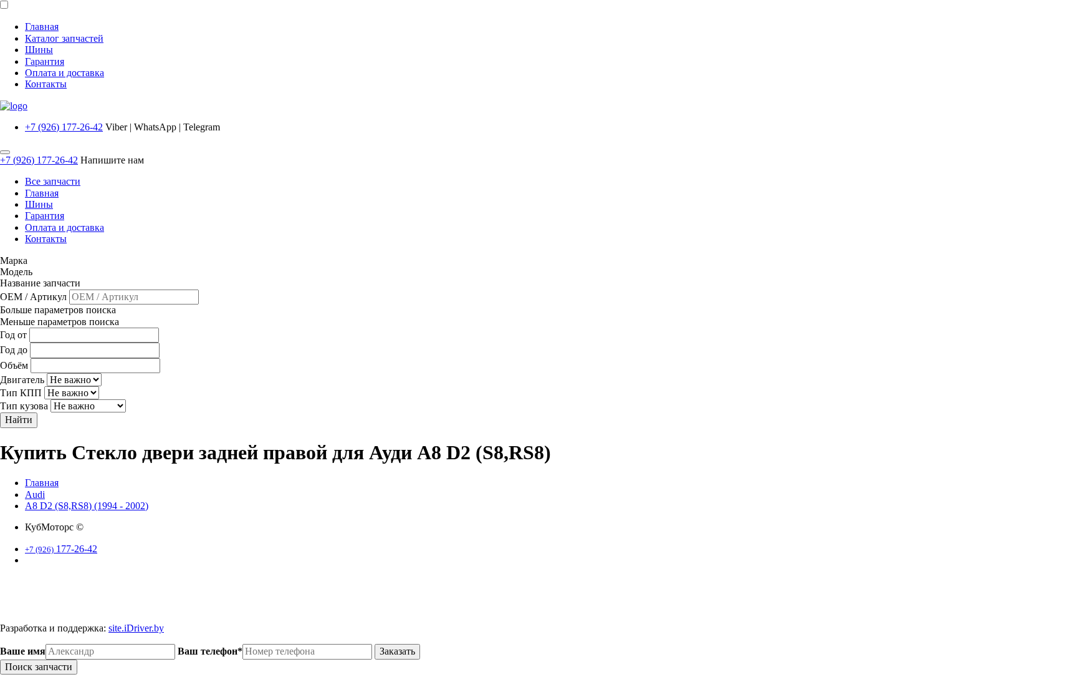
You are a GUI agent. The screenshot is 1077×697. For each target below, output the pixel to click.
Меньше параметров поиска (59, 321)
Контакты (46, 84)
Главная (42, 26)
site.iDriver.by (136, 628)
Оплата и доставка (64, 72)
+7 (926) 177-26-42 (64, 127)
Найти (18, 419)
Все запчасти (52, 181)
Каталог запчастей (64, 38)
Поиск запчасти (38, 666)
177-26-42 (61, 548)
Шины (39, 49)
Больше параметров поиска (58, 310)
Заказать (397, 651)
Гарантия (44, 61)
